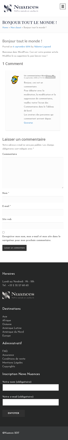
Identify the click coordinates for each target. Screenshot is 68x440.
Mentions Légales (12, 362)
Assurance (8, 355)
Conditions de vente (13, 359)
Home (5, 28)
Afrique (6, 320)
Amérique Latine (12, 328)
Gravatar (28, 123)
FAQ (5, 351)
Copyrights (8, 366)
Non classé (16, 28)
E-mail (6, 206)
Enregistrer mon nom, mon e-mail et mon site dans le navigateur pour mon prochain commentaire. (31, 238)
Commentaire (9, 154)
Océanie (7, 324)
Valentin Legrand (42, 47)
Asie (4, 316)
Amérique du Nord (13, 332)
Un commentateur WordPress (37, 75)
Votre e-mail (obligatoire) (17, 397)
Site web (7, 219)
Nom (5, 193)
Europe (6, 336)
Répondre (50, 77)
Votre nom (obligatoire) (16, 382)
